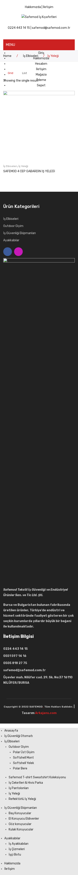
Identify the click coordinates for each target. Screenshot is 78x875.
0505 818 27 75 (15, 663)
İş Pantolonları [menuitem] (19, 788)
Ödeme (41, 80)
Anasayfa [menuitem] (11, 730)
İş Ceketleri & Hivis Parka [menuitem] (26, 783)
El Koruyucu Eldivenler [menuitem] (24, 818)
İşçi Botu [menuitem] (15, 854)
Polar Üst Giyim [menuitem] (23, 752)
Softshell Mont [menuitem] (23, 757)
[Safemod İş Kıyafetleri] (39, 17)
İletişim (48, 7)
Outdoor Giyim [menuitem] (19, 747)
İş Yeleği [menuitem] (14, 793)
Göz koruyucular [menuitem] (20, 824)
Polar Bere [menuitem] (20, 768)
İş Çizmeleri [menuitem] (17, 849)
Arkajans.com (46, 713)
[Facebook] (7, 251)
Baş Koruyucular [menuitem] (20, 813)
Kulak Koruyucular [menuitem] (21, 829)
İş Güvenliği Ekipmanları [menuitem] (20, 808)
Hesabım (41, 64)
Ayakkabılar (11, 240)
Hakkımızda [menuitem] (12, 863)
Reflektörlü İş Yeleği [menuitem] (22, 799)
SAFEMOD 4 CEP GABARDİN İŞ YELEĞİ (29, 171)
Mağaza (41, 74)
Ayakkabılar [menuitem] (12, 838)
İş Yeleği (23, 166)
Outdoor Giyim (13, 226)
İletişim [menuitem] (9, 869)
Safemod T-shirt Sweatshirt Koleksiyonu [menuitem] (37, 777)
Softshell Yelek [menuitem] (23, 763)
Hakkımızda (33, 7)
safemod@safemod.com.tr (51, 28)
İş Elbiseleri (10, 166)
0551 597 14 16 (14, 656)
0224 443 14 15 (19, 28)
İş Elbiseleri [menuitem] (12, 741)
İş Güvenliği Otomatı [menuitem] (18, 736)
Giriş (41, 53)
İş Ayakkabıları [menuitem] (18, 844)
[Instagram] (18, 251)
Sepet (41, 85)
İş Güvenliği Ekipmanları (19, 233)
